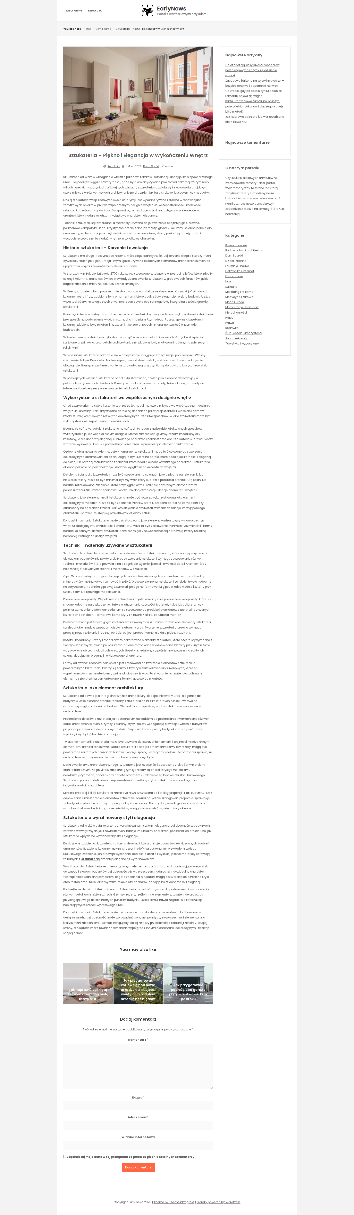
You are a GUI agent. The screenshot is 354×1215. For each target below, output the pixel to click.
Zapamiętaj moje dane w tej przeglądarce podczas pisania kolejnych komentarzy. (131, 1157)
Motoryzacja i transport (242, 307)
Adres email (138, 1117)
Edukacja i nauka (237, 266)
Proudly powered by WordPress (219, 1202)
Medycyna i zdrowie (239, 297)
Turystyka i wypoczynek (242, 343)
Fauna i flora (234, 276)
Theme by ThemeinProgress (174, 1202)
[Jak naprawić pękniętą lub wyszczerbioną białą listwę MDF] (88, 983)
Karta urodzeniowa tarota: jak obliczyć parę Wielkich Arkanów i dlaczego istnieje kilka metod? (254, 106)
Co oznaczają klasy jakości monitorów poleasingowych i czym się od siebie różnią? (252, 70)
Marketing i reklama (239, 292)
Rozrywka (231, 328)
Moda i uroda (234, 302)
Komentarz (138, 1040)
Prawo (229, 323)
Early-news (74, 10)
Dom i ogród (103, 29)
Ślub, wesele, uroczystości (243, 333)
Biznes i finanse (236, 245)
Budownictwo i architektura (244, 250)
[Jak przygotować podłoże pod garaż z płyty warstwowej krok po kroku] (188, 983)
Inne (228, 281)
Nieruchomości (236, 312)
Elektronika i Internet (239, 271)
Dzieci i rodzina (235, 261)
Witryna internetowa (138, 1137)
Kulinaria (231, 287)
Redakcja (95, 10)
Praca (229, 318)
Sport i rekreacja (236, 338)
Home (87, 29)
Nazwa (138, 1097)
